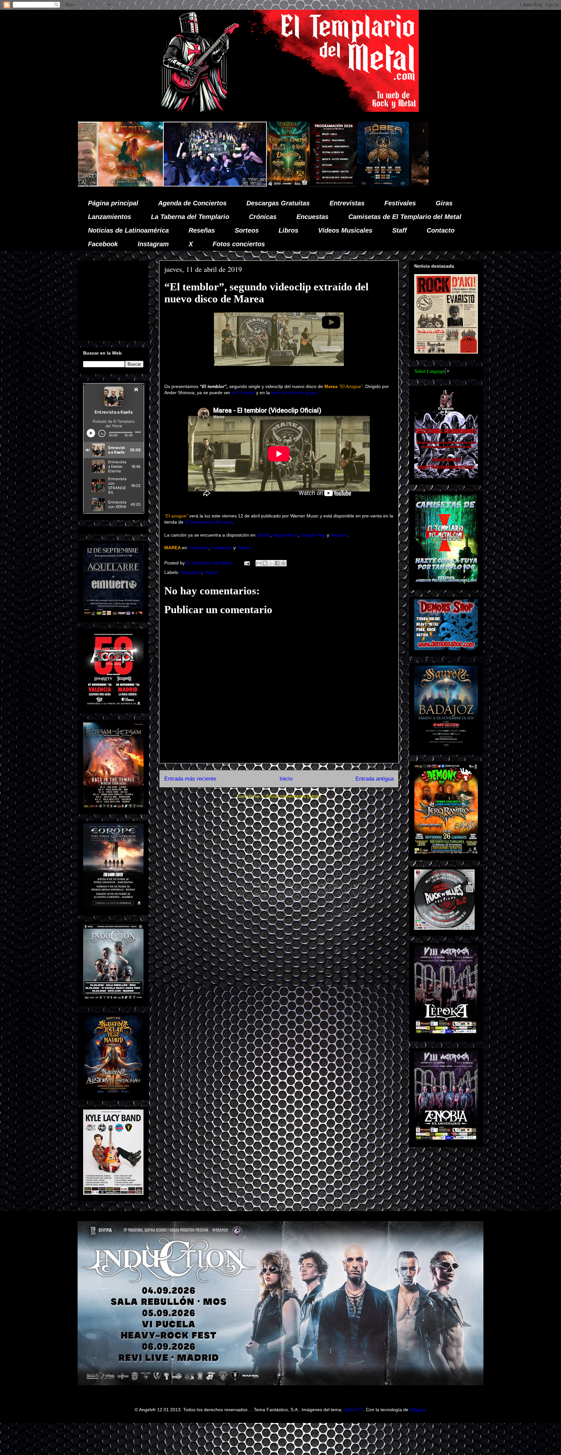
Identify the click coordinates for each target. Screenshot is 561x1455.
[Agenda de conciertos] (186, 185)
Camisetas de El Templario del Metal (404, 216)
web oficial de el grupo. (294, 392)
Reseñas (202, 230)
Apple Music (285, 535)
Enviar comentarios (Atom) (293, 796)
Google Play (313, 535)
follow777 (353, 1409)
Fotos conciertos (239, 244)
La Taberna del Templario (190, 216)
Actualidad (191, 572)
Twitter (243, 547)
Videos (211, 572)
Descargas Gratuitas (278, 203)
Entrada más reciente (190, 779)
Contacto (441, 230)
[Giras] (236, 185)
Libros (288, 230)
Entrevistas (347, 203)
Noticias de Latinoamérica (128, 230)
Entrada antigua (374, 779)
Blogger (417, 1409)
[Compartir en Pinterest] (283, 563)
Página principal (113, 203)
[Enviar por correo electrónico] (259, 563)
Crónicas (263, 216)
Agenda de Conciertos (192, 203)
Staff (399, 230)
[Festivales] (141, 185)
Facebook (103, 244)
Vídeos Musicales (345, 230)
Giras (444, 203)
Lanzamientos (109, 216)
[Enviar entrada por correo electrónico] (246, 562)
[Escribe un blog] (265, 563)
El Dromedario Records (209, 522)
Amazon (338, 535)
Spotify (263, 535)
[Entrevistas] (394, 185)
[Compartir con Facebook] (277, 563)
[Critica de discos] (296, 185)
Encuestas (312, 216)
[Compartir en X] (271, 563)
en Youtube (243, 392)
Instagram (153, 244)
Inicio (286, 779)
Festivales (400, 203)
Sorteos (247, 230)
